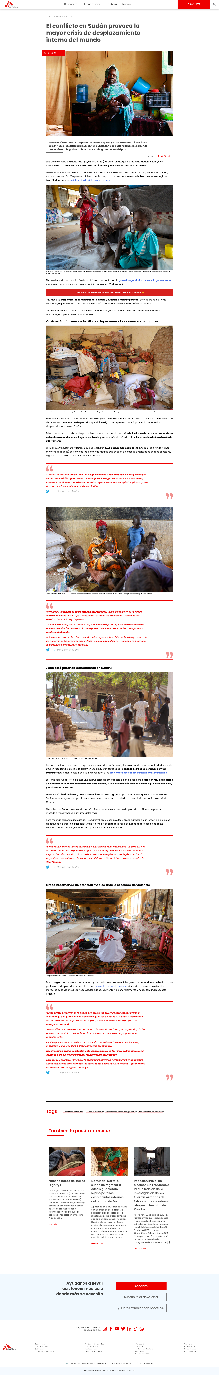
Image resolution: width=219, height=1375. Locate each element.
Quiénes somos (41, 1346)
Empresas (139, 1351)
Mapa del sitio (129, 1370)
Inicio (48, 16)
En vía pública (190, 1351)
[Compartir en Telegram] (169, 156)
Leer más (53, 1224)
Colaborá (139, 1344)
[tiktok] (135, 1329)
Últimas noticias (91, 1346)
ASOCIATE (194, 4)
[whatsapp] (142, 1329)
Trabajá (188, 1344)
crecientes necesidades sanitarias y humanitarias (138, 772)
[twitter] (123, 1329)
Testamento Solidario (144, 1349)
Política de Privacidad (113, 1370)
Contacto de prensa (93, 1351)
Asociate (141, 1286)
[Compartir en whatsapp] (165, 156)
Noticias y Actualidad (94, 1344)
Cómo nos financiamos (44, 1351)
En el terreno (189, 1346)
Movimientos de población (151, 1111)
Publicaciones (91, 1349)
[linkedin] (129, 1329)
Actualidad (58, 16)
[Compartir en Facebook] (158, 156)
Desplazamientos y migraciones (121, 1111)
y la (145, 280)
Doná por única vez (143, 1354)
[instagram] (105, 1329)
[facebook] (111, 1329)
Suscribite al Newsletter (141, 1297)
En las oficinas (190, 1349)
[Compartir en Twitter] (162, 156)
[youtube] (117, 1329)
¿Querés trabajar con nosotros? (141, 1308)
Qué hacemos (41, 1349)
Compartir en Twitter (68, 491)
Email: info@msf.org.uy (121, 1363)
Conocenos (40, 1344)
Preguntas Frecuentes (93, 1370)
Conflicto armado (95, 1111)
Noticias (69, 16)
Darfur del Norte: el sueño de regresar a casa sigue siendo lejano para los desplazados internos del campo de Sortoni (107, 1191)
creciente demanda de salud (111, 986)
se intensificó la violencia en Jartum (90, 180)
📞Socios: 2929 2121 (145, 1363)
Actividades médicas (75, 1111)
